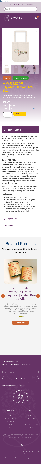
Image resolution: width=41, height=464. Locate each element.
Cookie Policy (35, 451)
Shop (10, 424)
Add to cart (19, 114)
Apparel (7, 78)
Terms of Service (20, 453)
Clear (34, 108)
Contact (30, 427)
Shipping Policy (15, 451)
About (30, 415)
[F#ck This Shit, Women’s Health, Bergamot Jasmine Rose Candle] (20, 271)
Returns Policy (25, 451)
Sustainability (30, 418)
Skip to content (4, 1)
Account (10, 427)
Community (10, 421)
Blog (10, 415)
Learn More (21, 323)
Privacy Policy (6, 451)
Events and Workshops (30, 424)
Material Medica (10, 418)
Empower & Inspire (20, 78)
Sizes (4, 105)
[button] (36, 31)
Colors (5, 108)
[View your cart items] (36, 18)
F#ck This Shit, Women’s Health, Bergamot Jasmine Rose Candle (21, 293)
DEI (30, 421)
